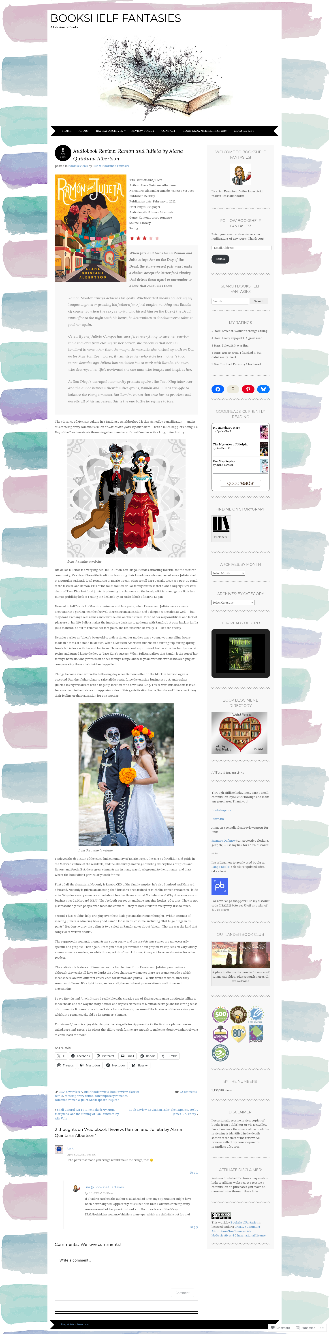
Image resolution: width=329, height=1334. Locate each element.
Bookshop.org (221, 810)
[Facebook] (218, 389)
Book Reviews (78, 166)
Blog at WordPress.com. (75, 1324)
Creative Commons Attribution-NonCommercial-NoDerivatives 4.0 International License (239, 1231)
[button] (230, 661)
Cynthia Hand (223, 431)
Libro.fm (218, 819)
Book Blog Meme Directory (205, 131)
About (84, 131)
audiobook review (96, 1092)
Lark (70, 1148)
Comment (182, 1293)
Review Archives (109, 131)
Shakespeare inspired (104, 1100)
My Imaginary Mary (226, 428)
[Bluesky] (263, 389)
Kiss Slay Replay (224, 461)
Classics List (244, 131)
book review (119, 1092)
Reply (194, 1172)
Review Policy (142, 131)
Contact (168, 131)
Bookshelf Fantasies (115, 18)
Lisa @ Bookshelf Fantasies (111, 166)
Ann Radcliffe (223, 448)
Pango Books (221, 867)
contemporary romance (111, 1096)
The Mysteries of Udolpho (230, 444)
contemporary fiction (79, 1096)
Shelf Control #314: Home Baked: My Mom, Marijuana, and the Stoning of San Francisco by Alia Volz (87, 1114)
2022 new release (70, 1092)
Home (66, 131)
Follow (220, 259)
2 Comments (188, 1092)
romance (61, 1100)
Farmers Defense (223, 840)
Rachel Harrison (224, 464)
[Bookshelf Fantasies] (164, 123)
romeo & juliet (78, 1100)
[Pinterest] (248, 389)
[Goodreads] (233, 389)
